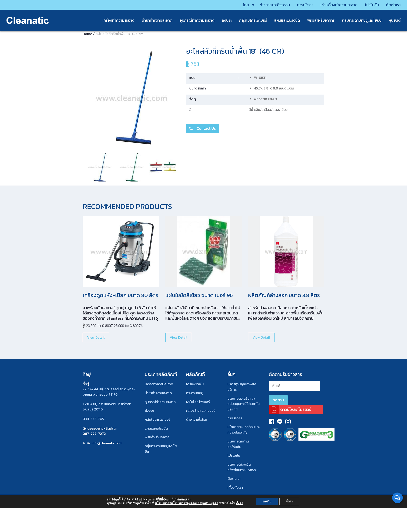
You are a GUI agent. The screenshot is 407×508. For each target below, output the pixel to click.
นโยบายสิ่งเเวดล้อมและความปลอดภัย (243, 429)
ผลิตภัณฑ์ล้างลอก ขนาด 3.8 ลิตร (284, 295)
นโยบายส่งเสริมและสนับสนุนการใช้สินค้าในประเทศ (243, 404)
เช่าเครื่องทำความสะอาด (339, 5)
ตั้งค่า (239, 503)
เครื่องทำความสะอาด (118, 20)
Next (185, 98)
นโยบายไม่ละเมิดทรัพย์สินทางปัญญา (241, 467)
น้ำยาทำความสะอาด (157, 20)
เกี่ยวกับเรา (235, 487)
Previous (78, 98)
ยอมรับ (266, 501)
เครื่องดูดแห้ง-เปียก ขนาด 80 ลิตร (120, 295)
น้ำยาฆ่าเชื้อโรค (196, 419)
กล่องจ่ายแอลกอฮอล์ (201, 410)
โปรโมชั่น (372, 5)
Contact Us (206, 128)
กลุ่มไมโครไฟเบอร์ (253, 20)
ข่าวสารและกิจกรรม (275, 5)
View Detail (96, 337)
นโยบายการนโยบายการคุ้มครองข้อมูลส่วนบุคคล (186, 503)
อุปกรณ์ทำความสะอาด (197, 20)
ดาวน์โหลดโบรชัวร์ (295, 409)
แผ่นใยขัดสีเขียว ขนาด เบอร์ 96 (199, 295)
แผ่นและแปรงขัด (287, 20)
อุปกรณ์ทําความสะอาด (160, 401)
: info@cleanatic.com (106, 443)
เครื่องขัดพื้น (195, 384)
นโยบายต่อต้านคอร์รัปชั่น (238, 444)
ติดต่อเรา (393, 5)
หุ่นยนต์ (395, 20)
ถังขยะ (227, 20)
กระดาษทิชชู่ (194, 392)
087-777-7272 (94, 433)
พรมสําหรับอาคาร (321, 20)
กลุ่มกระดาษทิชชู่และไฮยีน (362, 20)
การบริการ (305, 5)
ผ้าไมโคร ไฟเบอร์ (198, 401)
